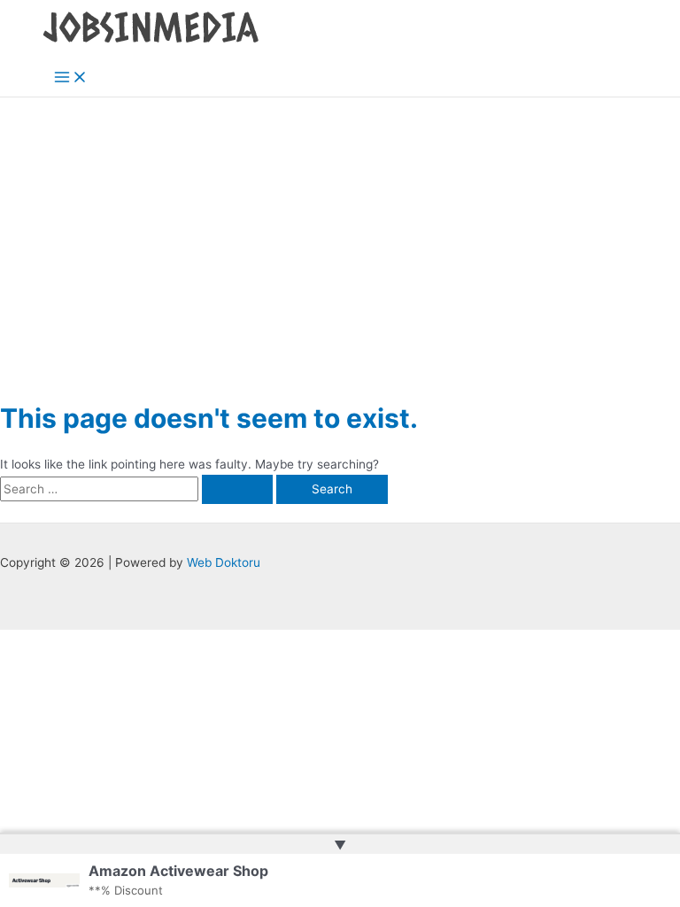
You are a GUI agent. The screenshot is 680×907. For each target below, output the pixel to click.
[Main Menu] (71, 78)
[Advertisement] (340, 230)
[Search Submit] (237, 490)
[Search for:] (138, 489)
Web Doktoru (223, 562)
